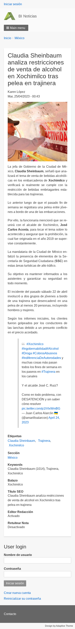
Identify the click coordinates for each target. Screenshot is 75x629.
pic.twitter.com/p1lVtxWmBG (41, 408)
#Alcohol (53, 348)
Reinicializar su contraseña (22, 598)
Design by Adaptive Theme (59, 626)
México (19, 38)
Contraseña (12, 568)
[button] (16, 28)
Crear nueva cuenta (17, 592)
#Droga (27, 353)
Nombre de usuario (18, 554)
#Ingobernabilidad (34, 348)
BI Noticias (27, 16)
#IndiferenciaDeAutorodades (41, 357)
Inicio (7, 38)
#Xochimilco (35, 344)
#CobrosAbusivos (45, 353)
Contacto (10, 614)
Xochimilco (16, 445)
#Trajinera (48, 371)
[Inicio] (11, 16)
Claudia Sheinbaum (21, 440)
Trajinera (44, 440)
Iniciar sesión (13, 4)
